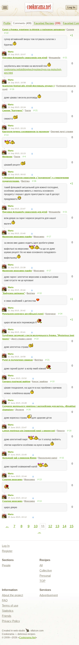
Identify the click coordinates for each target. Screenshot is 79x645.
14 (64, 526)
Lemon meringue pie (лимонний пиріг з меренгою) (28, 430)
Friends (6, 615)
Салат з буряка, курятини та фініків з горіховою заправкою (33, 29)
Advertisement (49, 595)
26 (29, 409)
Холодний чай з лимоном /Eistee (19, 458)
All (41, 565)
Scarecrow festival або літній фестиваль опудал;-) (28, 86)
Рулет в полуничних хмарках (17, 360)
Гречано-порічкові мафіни (16, 381)
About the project (12, 595)
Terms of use (10, 605)
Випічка (25, 181)
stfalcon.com (37, 630)
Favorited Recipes (44, 23)
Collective (46, 570)
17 (50, 236)
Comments (19, 23)
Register (7, 551)
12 (50, 526)
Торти (28, 110)
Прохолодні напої (47, 458)
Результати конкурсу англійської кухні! (23, 314)
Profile (7, 23)
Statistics (7, 610)
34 (61, 314)
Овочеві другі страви (62, 131)
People (6, 565)
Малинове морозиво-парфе (17, 236)
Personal (45, 575)
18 (70, 430)
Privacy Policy (11, 621)
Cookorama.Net (27, 637)
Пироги (61, 430)
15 (63, 458)
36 (35, 181)
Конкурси (50, 314)
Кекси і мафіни (40, 381)
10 (40, 293)
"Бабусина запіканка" (13, 293)
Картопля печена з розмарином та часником (25, 131)
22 (7, 33)
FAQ (5, 600)
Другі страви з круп (21, 339)
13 (7, 135)
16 (13, 89)
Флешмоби (54, 57)
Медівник (7, 156)
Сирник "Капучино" (12, 110)
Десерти (19, 409)
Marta (10, 52)
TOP (42, 580)
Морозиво (39, 236)
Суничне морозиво (12, 479)
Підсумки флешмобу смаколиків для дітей (24, 57)
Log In (71, 7)
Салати (70, 29)
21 (66, 57)
